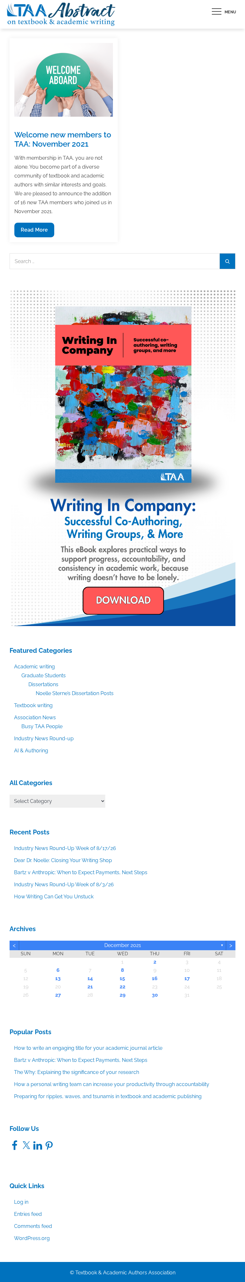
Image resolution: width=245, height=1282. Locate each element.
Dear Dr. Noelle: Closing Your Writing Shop (63, 860)
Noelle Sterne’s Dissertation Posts (75, 693)
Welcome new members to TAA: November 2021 (62, 139)
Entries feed (28, 1214)
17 (187, 978)
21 (90, 987)
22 (122, 987)
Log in (21, 1202)
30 (155, 995)
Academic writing (34, 667)
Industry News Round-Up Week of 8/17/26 (65, 848)
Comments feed (33, 1226)
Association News (35, 717)
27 (58, 995)
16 (155, 978)
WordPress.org (32, 1238)
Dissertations (43, 684)
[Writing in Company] (122, 458)
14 (90, 978)
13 (58, 978)
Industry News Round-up (44, 738)
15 (122, 978)
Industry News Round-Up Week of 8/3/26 (64, 884)
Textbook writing (33, 705)
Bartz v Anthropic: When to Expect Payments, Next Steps (80, 872)
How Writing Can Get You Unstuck (53, 897)
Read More (34, 231)
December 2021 (122, 945)
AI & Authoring (31, 751)
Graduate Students (43, 675)
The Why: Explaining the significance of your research (76, 1072)
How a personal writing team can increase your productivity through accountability (111, 1084)
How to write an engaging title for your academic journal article (88, 1048)
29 (122, 995)
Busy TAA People (42, 726)
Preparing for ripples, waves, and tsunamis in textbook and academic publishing (108, 1096)
